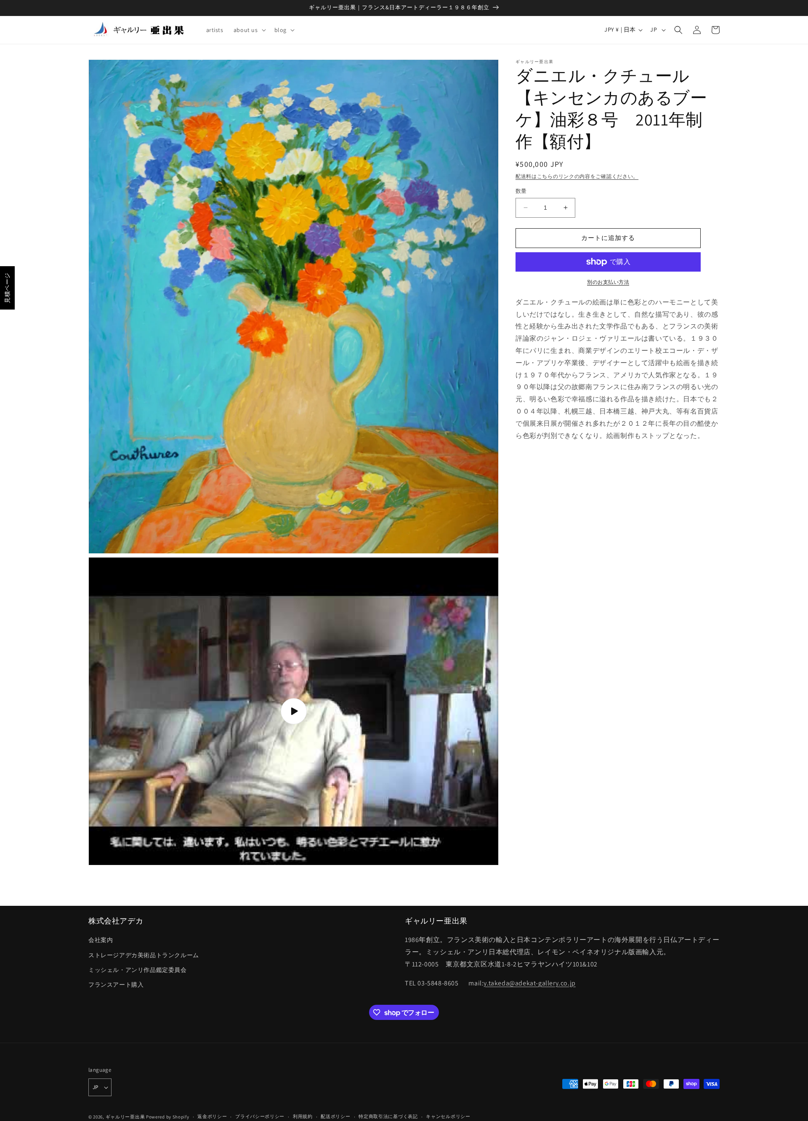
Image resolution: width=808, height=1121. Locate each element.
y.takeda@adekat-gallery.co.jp (529, 983)
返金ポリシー (212, 1116)
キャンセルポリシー (448, 1116)
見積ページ (7, 287)
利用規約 (303, 1116)
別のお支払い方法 (608, 282)
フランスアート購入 (116, 984)
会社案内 (100, 940)
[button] (249, 30)
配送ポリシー (335, 1116)
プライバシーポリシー (259, 1116)
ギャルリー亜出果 (125, 1117)
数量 (521, 191)
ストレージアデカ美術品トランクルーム (143, 955)
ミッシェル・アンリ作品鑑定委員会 (137, 970)
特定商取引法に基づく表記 (388, 1116)
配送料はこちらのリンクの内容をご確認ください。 (577, 176)
